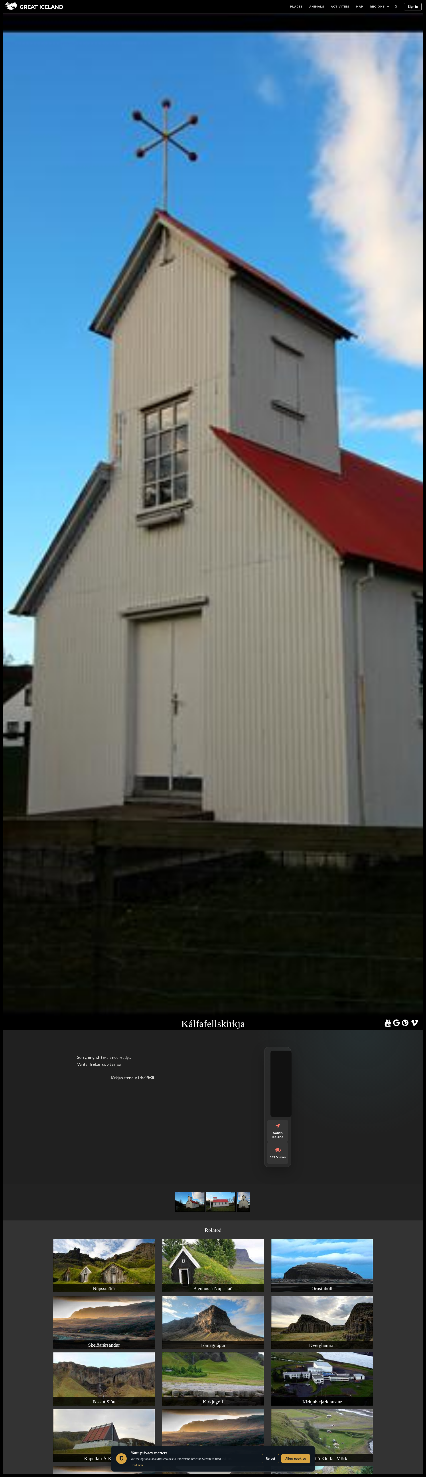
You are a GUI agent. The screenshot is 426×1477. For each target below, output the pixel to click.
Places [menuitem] (296, 6)
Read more (137, 1465)
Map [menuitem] (359, 6)
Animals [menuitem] (316, 6)
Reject (270, 1458)
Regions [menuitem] (377, 6)
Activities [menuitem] (340, 6)
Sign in (413, 6)
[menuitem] (396, 6)
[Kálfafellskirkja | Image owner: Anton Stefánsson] (190, 1212)
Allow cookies (295, 1458)
